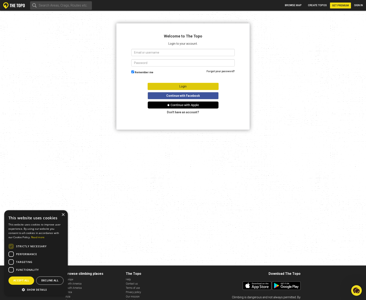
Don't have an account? (183, 112)
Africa (68, 292)
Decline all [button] (49, 280)
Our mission (133, 296)
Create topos (317, 5)
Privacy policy (133, 292)
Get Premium (340, 5)
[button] (183, 105)
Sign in (358, 5)
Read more (38, 237)
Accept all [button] (21, 280)
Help (128, 279)
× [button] (63, 214)
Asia (67, 296)
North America (73, 283)
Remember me (144, 72)
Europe (69, 279)
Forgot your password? (221, 71)
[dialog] (36, 253)
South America (73, 287)
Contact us (132, 283)
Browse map (293, 5)
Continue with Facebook (183, 95)
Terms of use (133, 287)
